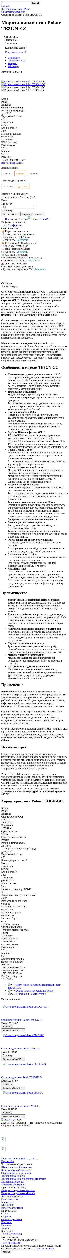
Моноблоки (7, 1202)
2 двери (7, 173)
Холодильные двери (12, 1196)
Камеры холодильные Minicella (18, 1193)
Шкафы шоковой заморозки (16, 1167)
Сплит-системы (9, 1199)
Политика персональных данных (19, 1158)
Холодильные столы (12, 1181)
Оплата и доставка (11, 1219)
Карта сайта (7, 1161)
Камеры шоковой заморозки (16, 1170)
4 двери (33, 173)
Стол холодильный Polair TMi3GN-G (21, 1077)
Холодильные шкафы (13, 1176)
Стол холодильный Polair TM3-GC (20, 1106)
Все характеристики (12, 162)
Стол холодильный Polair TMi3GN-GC (22, 1020)
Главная (5, 6)
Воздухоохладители (12, 1207)
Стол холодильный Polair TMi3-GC (20, 1048)
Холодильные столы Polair (15, 9)
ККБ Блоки (7, 1205)
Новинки (6, 1225)
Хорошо (6, 1252)
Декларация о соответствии (31, 993)
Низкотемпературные (13, 11)
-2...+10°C (8, 186)
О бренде (6, 1216)
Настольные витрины (13, 1184)
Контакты (6, 1222)
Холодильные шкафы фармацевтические (23, 1178)
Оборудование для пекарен (16, 1173)
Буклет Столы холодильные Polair (34, 990)
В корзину (7, 210)
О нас (4, 1213)
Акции (5, 1228)
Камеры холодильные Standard (18, 1190)
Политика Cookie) (44, 1248)
